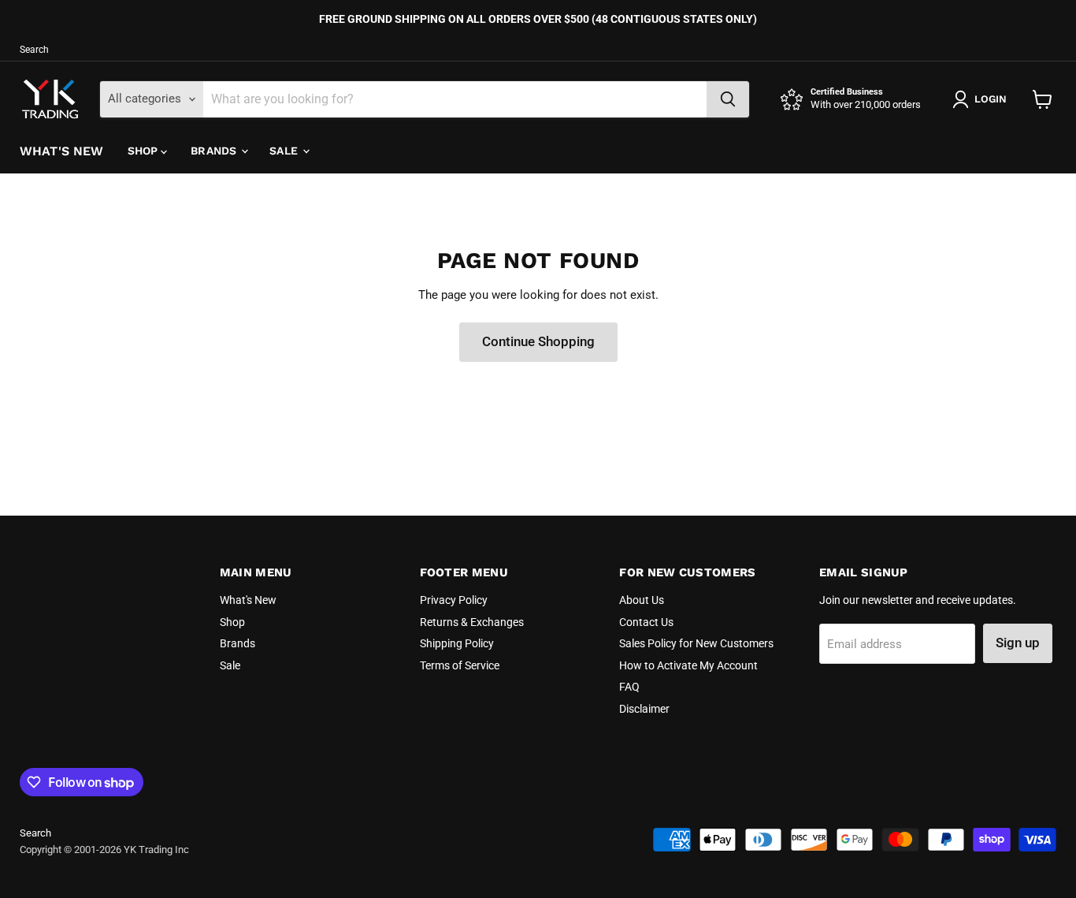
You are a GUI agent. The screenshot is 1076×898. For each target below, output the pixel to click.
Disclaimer (644, 708)
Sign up (1018, 642)
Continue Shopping (538, 341)
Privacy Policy (454, 600)
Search (34, 49)
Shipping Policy (457, 643)
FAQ (629, 686)
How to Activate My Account (688, 665)
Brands (215, 150)
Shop (144, 150)
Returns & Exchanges (472, 622)
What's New (62, 150)
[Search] (728, 99)
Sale (285, 150)
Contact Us (646, 622)
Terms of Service (459, 665)
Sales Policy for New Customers (696, 643)
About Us (641, 600)
